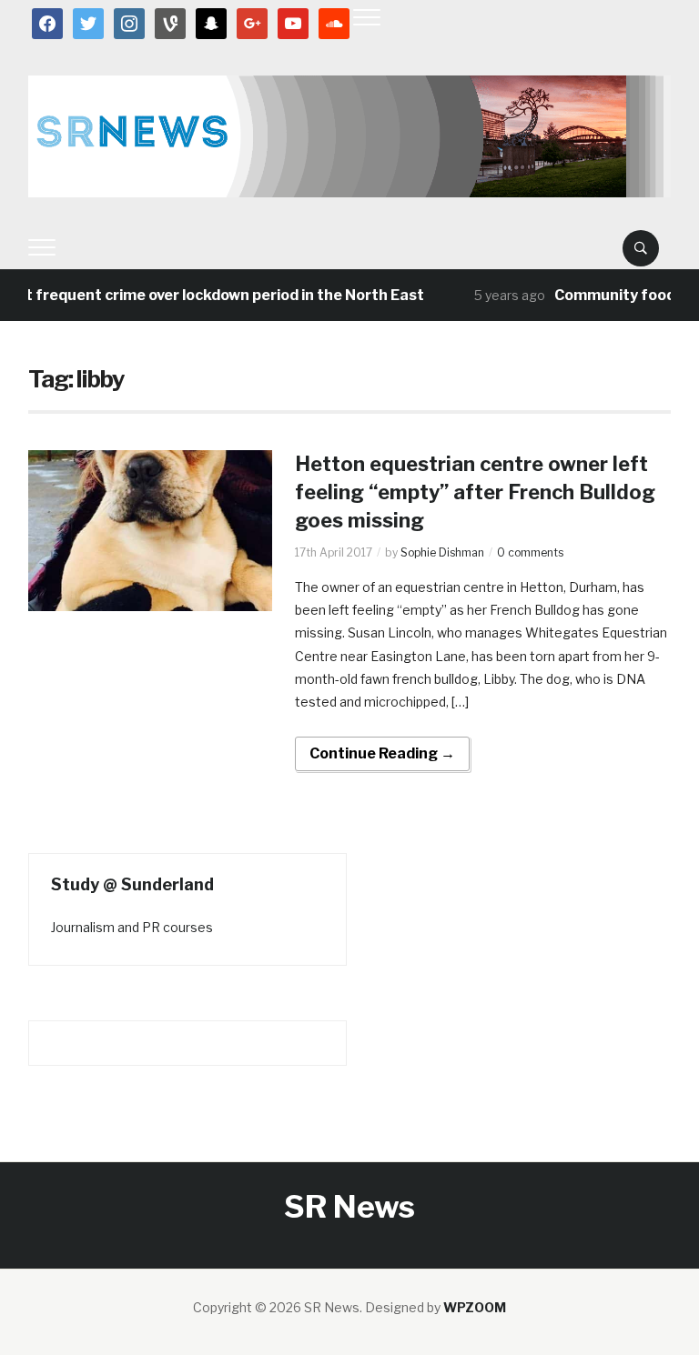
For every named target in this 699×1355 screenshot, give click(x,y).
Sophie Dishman (442, 552)
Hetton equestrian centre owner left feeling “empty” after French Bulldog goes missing (475, 492)
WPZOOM (474, 1307)
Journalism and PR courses (132, 927)
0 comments (530, 552)
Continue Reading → (382, 753)
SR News (349, 1206)
